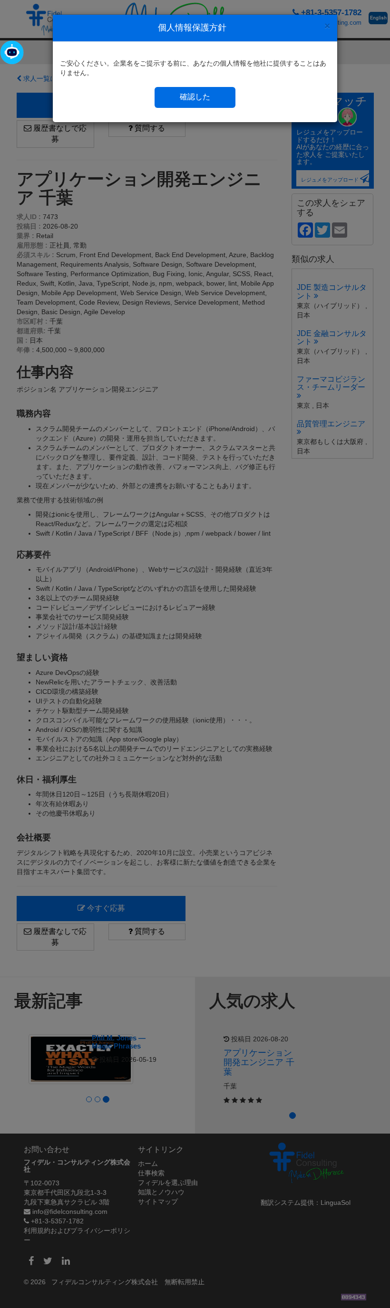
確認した (195, 97)
